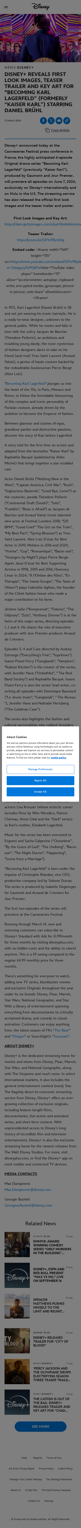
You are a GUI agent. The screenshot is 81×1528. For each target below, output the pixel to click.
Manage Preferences (40, 769)
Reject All (41, 780)
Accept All (40, 791)
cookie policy (58, 757)
